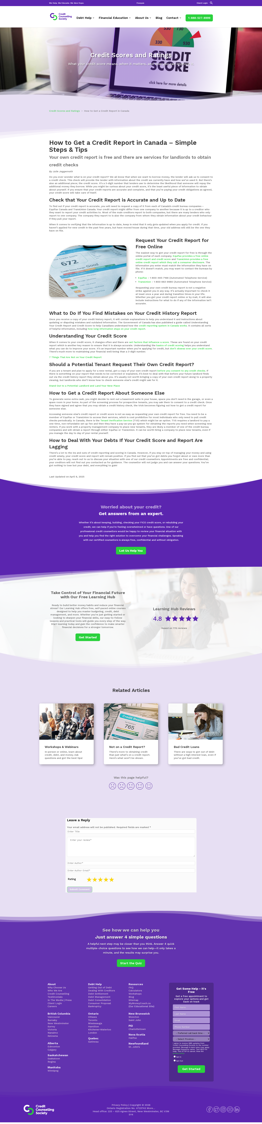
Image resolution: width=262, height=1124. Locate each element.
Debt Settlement (98, 993)
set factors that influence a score (149, 342)
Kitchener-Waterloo (99, 1029)
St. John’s (134, 1046)
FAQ (131, 987)
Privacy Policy (120, 1105)
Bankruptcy (94, 1006)
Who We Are (55, 990)
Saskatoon (54, 1058)
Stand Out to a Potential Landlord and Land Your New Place (84, 385)
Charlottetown (137, 1029)
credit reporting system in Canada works (163, 325)
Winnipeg (53, 1070)
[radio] (191, 1057)
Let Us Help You (131, 550)
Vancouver (54, 1016)
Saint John (135, 1020)
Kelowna (53, 1035)
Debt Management (99, 996)
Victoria (52, 1029)
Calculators (135, 990)
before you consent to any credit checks (181, 370)
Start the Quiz (131, 963)
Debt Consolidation (99, 1000)
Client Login (202, 3)
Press (68, 1000)
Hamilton (93, 1026)
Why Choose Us (57, 987)
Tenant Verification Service (116, 420)
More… (151, 1108)
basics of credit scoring (170, 345)
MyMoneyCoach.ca (140, 1003)
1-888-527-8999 (199, 17)
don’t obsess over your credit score (191, 348)
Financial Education (113, 18)
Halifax (133, 1037)
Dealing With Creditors (101, 990)
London (92, 1032)
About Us (141, 18)
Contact (172, 18)
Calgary (52, 1049)
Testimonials (55, 996)
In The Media (55, 1000)
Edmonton (54, 1046)
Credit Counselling (58, 993)
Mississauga (95, 1023)
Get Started (88, 637)
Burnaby (52, 1020)
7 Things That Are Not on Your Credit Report (75, 357)
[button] (211, 3)
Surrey (51, 1026)
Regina (52, 1061)
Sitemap (133, 1000)
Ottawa (92, 1016)
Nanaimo (53, 1032)
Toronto (92, 1020)
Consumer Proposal (99, 1003)
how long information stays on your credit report (116, 328)
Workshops (135, 993)
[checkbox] (191, 1059)
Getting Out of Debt (100, 987)
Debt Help (84, 18)
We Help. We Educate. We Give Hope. (66, 3)
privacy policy (178, 1053)
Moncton (134, 1016)
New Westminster (58, 1023)
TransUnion (144, 281)
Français (140, 3)
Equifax (142, 277)
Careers (52, 1006)
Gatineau (93, 1041)
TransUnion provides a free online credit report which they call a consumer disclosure (172, 261)
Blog (159, 18)
